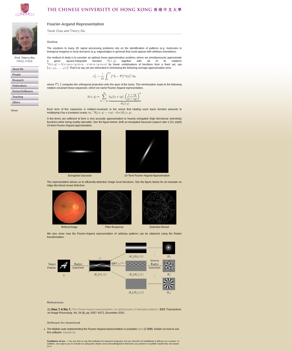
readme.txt (69, 332)
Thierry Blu (77, 31)
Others (16, 102)
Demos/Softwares (22, 91)
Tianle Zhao (55, 31)
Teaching (17, 96)
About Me (18, 69)
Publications (19, 85)
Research (18, 80)
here (140, 329)
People (16, 74)
